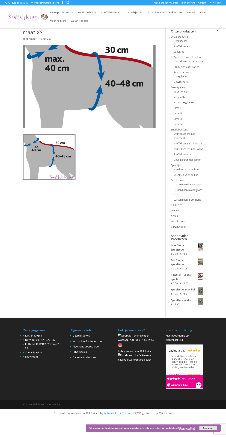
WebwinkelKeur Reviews (117, 413)
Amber (32, 38)
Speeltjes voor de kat (186, 175)
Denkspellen (85, 12)
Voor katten (180, 97)
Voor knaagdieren (184, 102)
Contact (202, 3)
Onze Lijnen (154, 12)
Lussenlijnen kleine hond (187, 184)
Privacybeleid (80, 351)
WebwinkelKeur (174, 339)
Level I (177, 107)
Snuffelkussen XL (183, 154)
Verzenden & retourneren (87, 341)
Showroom (31, 356)
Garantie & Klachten (84, 357)
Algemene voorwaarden (166, 3)
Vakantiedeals (79, 21)
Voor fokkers (58, 21)
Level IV (178, 124)
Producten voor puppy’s (189, 61)
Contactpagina (33, 352)
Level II (178, 113)
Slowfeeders (181, 82)
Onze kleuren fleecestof (187, 159)
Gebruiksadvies (81, 335)
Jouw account (188, 3)
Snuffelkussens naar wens (188, 149)
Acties (203, 12)
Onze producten (60, 12)
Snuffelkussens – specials (188, 143)
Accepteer (208, 428)
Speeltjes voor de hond (187, 169)
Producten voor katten (186, 67)
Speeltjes (133, 12)
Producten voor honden (187, 57)
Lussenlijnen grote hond (187, 199)
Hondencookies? (187, 428)
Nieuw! (190, 12)
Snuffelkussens (110, 12)
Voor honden (181, 91)
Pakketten (175, 12)
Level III (178, 118)
